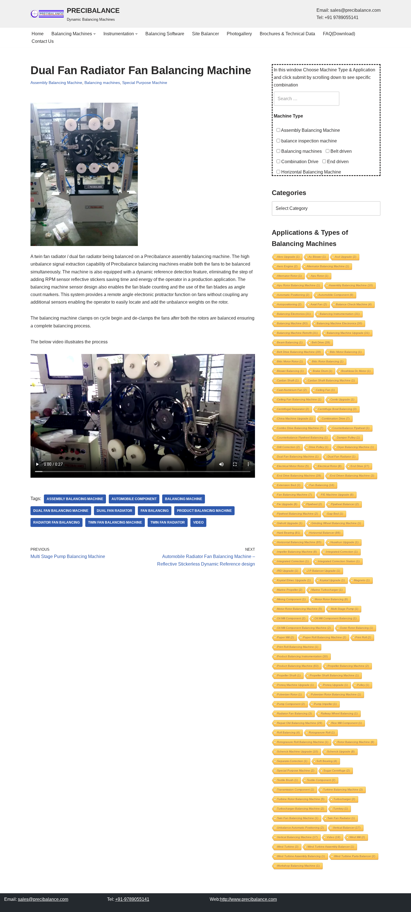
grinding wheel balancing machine (336, 523)
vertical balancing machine (297, 837)
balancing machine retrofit (297, 332)
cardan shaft (288, 380)
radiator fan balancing (56, 522)
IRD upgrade (287, 570)
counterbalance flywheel (350, 428)
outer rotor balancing (356, 627)
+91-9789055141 (132, 899)
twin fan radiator (167, 522)
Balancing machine (183, 499)
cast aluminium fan (292, 389)
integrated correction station (339, 561)
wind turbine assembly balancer (331, 846)
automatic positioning (293, 294)
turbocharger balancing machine (300, 808)
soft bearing (326, 761)
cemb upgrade (342, 399)
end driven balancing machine (352, 475)
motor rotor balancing (331, 599)
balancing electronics (294, 313)
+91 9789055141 (341, 17)
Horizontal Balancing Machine (310, 172)
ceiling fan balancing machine (299, 399)
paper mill (285, 637)
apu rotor (319, 275)
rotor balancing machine (355, 742)
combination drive (335, 418)
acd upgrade (345, 256)
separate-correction (292, 761)
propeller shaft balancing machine (334, 675)
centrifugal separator (293, 409)
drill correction (288, 447)
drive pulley (318, 447)
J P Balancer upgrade (323, 570)
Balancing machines (102, 82)
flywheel (314, 504)
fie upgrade (287, 504)
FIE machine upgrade (337, 494)
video (198, 522)
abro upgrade (288, 256)
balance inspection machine (308, 141)
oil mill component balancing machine (304, 627)
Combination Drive (299, 161)
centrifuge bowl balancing (337, 409)
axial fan (319, 304)
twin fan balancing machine (115, 522)
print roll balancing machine (297, 646)
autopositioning (289, 304)
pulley (363, 684)
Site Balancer (205, 33)
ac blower (317, 256)
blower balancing (290, 370)
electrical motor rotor (293, 466)
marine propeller (289, 589)
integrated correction (293, 561)
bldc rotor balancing (327, 361)
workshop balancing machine (298, 865)
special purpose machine (295, 770)
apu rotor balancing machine (298, 285)
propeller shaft (289, 675)
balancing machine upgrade (348, 332)
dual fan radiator (114, 511)
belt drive (321, 342)
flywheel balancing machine (297, 513)
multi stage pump (344, 608)
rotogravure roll (322, 732)
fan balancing (155, 511)
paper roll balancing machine (324, 637)
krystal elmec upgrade (294, 580)
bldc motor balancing (346, 351)
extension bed (288, 485)
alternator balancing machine (328, 266)
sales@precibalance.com (355, 10)
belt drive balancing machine (299, 351)
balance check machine (354, 304)
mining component (291, 599)
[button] (94, 34)
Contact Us (43, 41)
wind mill (357, 837)
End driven (337, 161)
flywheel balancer (345, 504)
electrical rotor (329, 466)
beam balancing (290, 342)
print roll (363, 637)
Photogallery (239, 33)
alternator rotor (289, 275)
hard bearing (288, 532)
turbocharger (344, 799)
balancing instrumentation (340, 313)
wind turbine (287, 846)
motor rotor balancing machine (299, 608)
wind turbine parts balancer (354, 856)
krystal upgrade (332, 580)
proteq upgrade (335, 684)
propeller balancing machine (348, 665)
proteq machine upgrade (295, 684)
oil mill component (291, 618)
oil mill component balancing (335, 618)
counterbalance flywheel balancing (302, 437)
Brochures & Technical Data (287, 33)
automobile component (134, 499)
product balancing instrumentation (302, 656)
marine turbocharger (326, 589)
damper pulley (348, 437)
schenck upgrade (341, 751)
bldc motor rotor (290, 361)
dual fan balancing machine (60, 511)
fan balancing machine (294, 494)
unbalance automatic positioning (300, 827)
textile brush (287, 780)
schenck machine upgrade (297, 751)
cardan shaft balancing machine (331, 380)
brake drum (322, 370)
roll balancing (288, 732)
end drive (360, 466)
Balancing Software (164, 33)
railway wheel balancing (339, 713)
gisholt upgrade (289, 523)
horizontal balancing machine (299, 542)
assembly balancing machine (75, 499)
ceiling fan (325, 389)
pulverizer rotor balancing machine (336, 694)
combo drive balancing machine (300, 428)
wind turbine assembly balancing (301, 856)
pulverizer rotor (289, 694)
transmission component (295, 789)
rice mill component (346, 723)
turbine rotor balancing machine (300, 799)
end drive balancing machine (299, 475)
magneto (362, 580)
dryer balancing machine (355, 447)
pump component (291, 703)
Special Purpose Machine (144, 82)
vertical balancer (346, 827)
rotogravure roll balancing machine (302, 742)
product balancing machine (204, 511)
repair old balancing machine (299, 723)
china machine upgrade (295, 418)
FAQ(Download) (339, 33)
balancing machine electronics (339, 323)
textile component (321, 780)
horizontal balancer (324, 532)
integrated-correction (342, 551)
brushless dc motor (355, 370)
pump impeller (325, 703)
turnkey (340, 808)
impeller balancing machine (297, 551)
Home (38, 33)
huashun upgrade (344, 542)
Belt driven (340, 151)
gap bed (335, 513)
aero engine (287, 266)
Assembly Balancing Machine (56, 82)
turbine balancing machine (343, 789)
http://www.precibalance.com (248, 899)
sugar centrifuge (336, 770)
